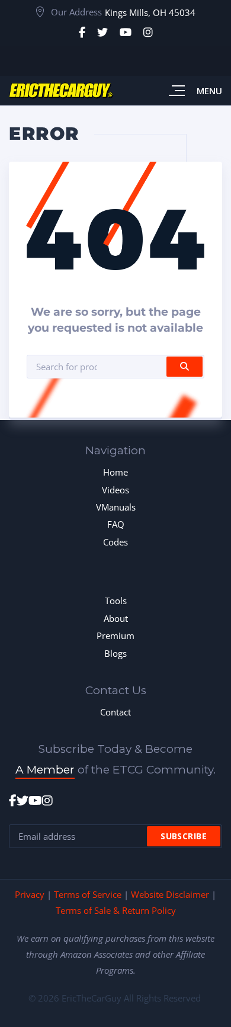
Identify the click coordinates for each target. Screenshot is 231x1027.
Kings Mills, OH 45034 (150, 12)
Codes (115, 542)
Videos (115, 490)
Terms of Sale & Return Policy (116, 910)
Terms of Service (87, 894)
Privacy (29, 894)
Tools (116, 600)
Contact (115, 712)
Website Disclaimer (170, 894)
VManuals (116, 507)
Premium (115, 635)
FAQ (115, 524)
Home (115, 472)
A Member (45, 769)
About (116, 618)
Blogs (115, 653)
